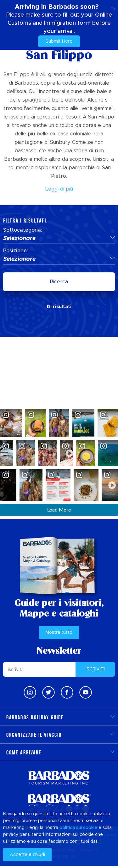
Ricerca (59, 281)
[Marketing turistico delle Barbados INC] (59, 777)
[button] (59, 239)
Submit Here (59, 41)
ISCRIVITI (95, 669)
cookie (90, 828)
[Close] (113, 6)
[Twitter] (48, 692)
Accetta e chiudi (27, 855)
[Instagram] (30, 692)
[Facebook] (67, 692)
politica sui (70, 828)
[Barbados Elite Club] (59, 804)
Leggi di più (59, 189)
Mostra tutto (59, 632)
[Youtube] (85, 692)
